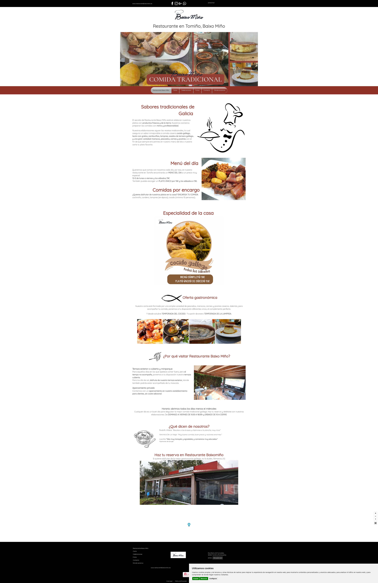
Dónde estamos (219, 90)
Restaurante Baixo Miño (161, 90)
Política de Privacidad (181, 581)
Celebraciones (186, 90)
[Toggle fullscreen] (375, 523)
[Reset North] (375, 519)
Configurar (213, 578)
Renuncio (204, 578)
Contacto (207, 90)
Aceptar (196, 578)
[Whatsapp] (184, 3)
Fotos (197, 90)
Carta (175, 90)
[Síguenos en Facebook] (172, 3)
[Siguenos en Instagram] (176, 3)
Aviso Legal (169, 581)
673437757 (211, 3)
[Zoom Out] (375, 516)
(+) (224, 458)
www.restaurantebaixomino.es (142, 3)
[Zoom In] (375, 513)
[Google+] (180, 3)
